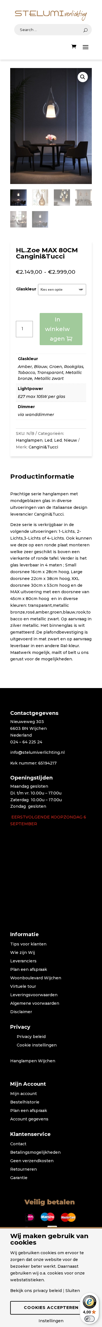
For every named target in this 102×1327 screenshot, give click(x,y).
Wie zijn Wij (22, 953)
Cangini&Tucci (43, 447)
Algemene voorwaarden (34, 1003)
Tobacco (26, 372)
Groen (55, 366)
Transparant (50, 372)
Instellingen (51, 1321)
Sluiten (72, 1291)
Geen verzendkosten (32, 1161)
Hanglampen (29, 440)
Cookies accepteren (51, 1307)
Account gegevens (29, 1119)
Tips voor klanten (28, 944)
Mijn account (23, 1094)
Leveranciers (23, 961)
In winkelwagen (57, 329)
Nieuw (70, 440)
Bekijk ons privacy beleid (36, 1291)
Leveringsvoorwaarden (34, 995)
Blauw (40, 366)
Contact (18, 1144)
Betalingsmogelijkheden (35, 1152)
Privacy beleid (31, 1037)
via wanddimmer (36, 414)
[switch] (89, 1319)
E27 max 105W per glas (41, 396)
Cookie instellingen (37, 1045)
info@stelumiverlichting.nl (37, 752)
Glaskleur (26, 289)
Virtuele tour (23, 986)
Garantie (18, 1178)
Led (48, 440)
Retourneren (23, 1169)
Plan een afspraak (28, 969)
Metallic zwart (49, 378)
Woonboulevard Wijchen (35, 978)
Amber (25, 366)
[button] (83, 77)
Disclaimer (21, 1012)
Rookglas (73, 366)
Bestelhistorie (24, 1102)
